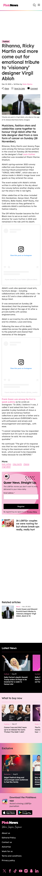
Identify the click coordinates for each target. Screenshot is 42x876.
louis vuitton (6, 464)
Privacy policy (8, 860)
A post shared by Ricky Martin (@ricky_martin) (21, 392)
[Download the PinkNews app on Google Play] (25, 812)
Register (21, 506)
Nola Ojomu (27, 84)
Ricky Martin (17, 464)
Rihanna (26, 464)
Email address (12, 493)
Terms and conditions (12, 856)
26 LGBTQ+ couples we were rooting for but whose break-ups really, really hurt (27, 525)
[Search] (34, 5)
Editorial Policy (9, 837)
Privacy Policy (32, 512)
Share (6, 88)
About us (6, 833)
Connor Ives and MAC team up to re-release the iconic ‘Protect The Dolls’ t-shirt (15, 729)
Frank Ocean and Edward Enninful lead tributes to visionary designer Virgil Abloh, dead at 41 (26, 612)
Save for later (19, 88)
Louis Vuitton (29, 154)
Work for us (7, 851)
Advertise (6, 847)
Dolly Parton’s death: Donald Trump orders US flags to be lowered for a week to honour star (16, 680)
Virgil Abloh (6, 467)
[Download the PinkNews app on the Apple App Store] (9, 812)
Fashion (6, 41)
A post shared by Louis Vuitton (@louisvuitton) (21, 279)
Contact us (7, 842)
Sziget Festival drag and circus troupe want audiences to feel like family (16, 779)
